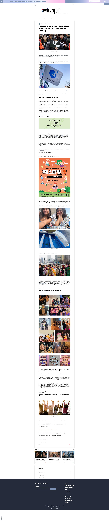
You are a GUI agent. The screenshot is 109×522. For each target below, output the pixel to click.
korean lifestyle (63, 433)
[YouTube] (104, 1)
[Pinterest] (105, 1)
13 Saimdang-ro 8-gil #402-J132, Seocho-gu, (54, 505)
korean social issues (42, 435)
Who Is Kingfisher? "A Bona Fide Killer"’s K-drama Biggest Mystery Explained (68, 460)
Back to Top (1, 518)
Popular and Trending (70, 485)
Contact (67, 502)
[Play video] (54, 239)
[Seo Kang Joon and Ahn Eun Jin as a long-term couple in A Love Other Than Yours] (41, 454)
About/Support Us (69, 500)
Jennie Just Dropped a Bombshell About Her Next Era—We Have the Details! (54, 460)
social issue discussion (49, 433)
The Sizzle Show (69, 487)
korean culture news (42, 433)
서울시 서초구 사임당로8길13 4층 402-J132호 (54, 506)
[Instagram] (101, 1)
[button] (35, 5)
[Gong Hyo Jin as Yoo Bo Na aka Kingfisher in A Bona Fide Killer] (68, 454)
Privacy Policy (68, 496)
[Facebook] (102, 1)
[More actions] (69, 23)
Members (67, 493)
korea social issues (59, 435)
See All (74, 449)
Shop (66, 489)
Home (66, 483)
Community (67, 491)
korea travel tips (48, 435)
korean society (54, 435)
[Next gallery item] (69, 218)
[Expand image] (44, 300)
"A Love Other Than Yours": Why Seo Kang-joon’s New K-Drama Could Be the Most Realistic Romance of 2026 (40, 460)
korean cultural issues (56, 433)
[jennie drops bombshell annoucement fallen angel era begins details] (54, 454)
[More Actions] (69, 477)
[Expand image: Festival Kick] (54, 218)
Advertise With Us (69, 494)
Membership (68, 498)
